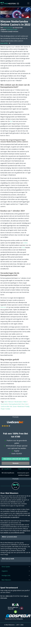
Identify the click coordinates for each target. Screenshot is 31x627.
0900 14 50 (9, 596)
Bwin (25, 402)
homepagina (6, 525)
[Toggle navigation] (28, 3)
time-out (3, 307)
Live (26, 404)
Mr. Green (13, 406)
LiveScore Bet (5, 406)
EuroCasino (4, 404)
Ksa (11, 121)
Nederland (21, 406)
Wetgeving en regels (11, 29)
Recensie (15, 463)
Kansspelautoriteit (15, 404)
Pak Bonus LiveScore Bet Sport (14, 459)
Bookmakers (18, 402)
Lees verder (5, 43)
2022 (5, 402)
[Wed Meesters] (9, 3)
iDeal (23, 247)
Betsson (11, 402)
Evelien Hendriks (7, 27)
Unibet (25, 243)
